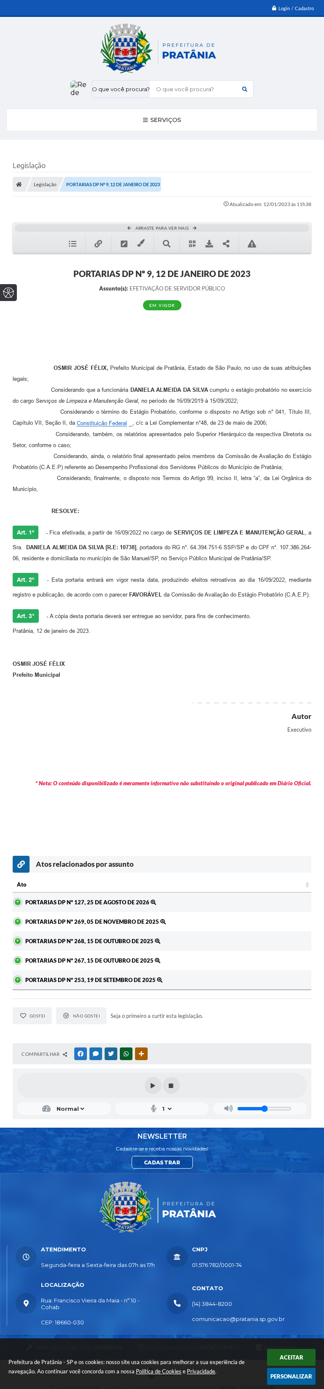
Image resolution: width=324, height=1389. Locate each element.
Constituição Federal (102, 423)
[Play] (153, 1085)
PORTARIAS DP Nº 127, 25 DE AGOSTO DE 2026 (88, 902)
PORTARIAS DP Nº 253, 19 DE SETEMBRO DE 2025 (91, 980)
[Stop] (171, 1085)
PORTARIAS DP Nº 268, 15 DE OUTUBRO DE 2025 (90, 941)
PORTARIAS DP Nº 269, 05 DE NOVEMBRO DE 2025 (92, 921)
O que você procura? (121, 89)
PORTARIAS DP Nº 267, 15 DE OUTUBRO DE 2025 (90, 960)
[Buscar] (244, 89)
